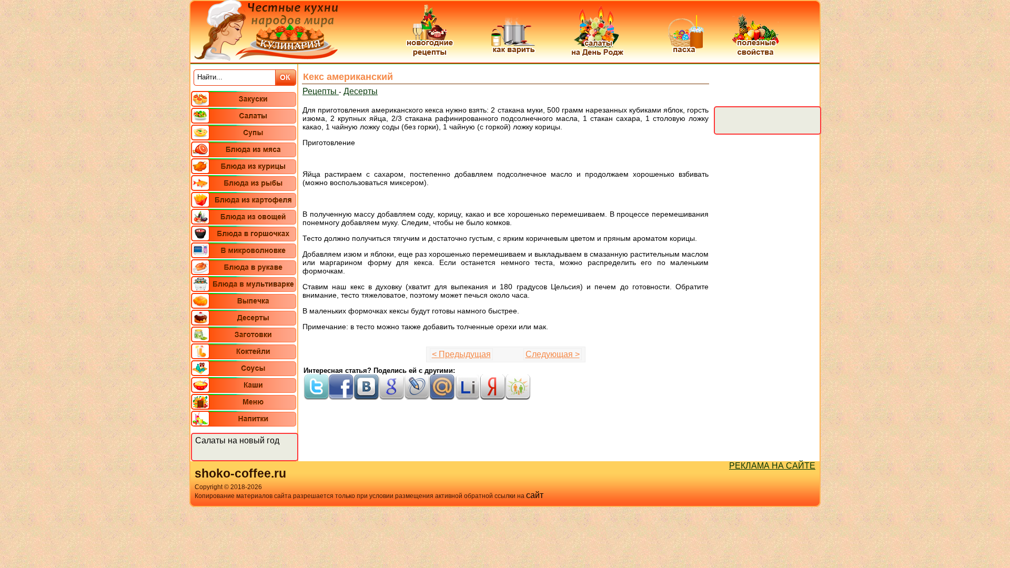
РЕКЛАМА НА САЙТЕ (772, 465)
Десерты (361, 91)
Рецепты (320, 91)
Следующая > (553, 354)
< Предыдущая (461, 354)
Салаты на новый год (237, 440)
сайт (534, 495)
